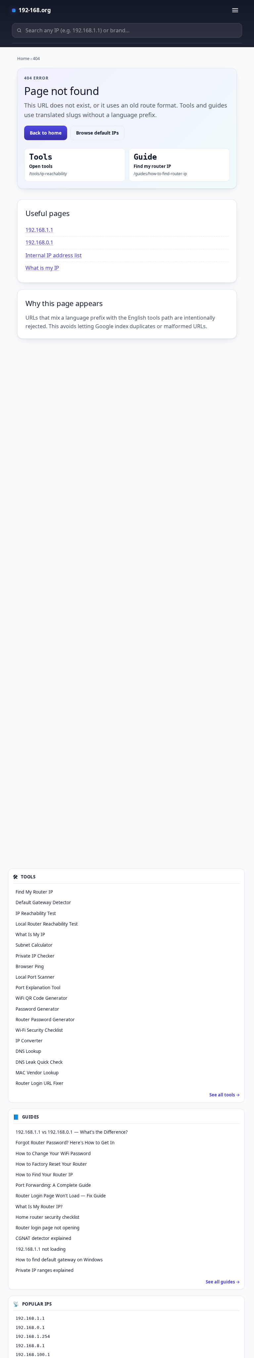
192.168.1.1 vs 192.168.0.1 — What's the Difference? (72, 1132)
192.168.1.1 (39, 230)
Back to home (46, 133)
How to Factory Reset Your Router (51, 1164)
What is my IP (42, 267)
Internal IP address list (53, 255)
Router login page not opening (47, 1228)
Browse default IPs (97, 133)
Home (23, 58)
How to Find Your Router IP (44, 1175)
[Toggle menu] (235, 10)
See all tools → (224, 1095)
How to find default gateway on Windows (59, 1260)
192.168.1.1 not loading (40, 1249)
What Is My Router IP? (39, 1207)
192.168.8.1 (30, 1345)
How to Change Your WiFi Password (53, 1153)
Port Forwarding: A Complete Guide (53, 1185)
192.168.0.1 (39, 242)
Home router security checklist (47, 1217)
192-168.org (35, 10)
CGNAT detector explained (43, 1238)
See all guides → (223, 1282)
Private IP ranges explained (44, 1270)
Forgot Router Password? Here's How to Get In (65, 1143)
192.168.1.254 (33, 1336)
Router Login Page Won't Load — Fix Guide (61, 1196)
